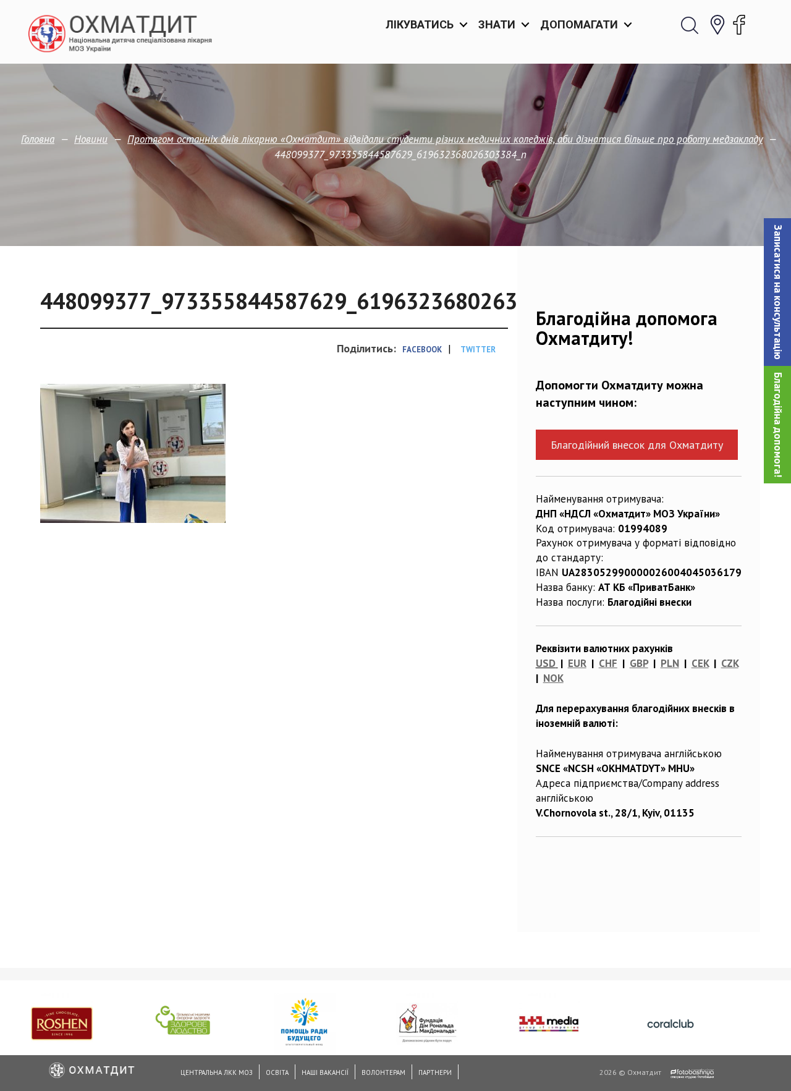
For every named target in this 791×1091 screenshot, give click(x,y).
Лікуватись (420, 24)
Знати (496, 24)
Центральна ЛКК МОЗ (216, 1072)
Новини (91, 139)
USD (546, 663)
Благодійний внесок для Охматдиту (637, 445)
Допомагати (579, 24)
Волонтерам (383, 1072)
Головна (37, 139)
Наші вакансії (325, 1072)
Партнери (435, 1072)
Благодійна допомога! (778, 424)
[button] (777, 292)
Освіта (277, 1072)
